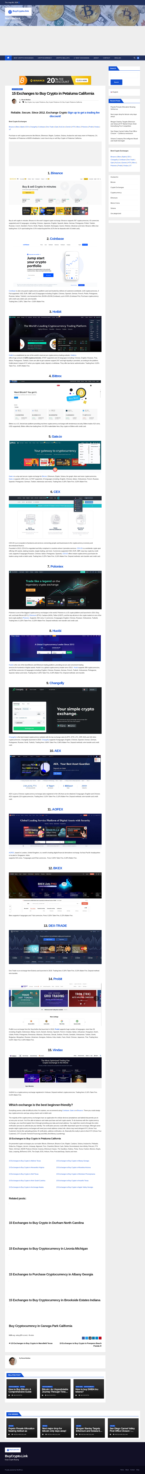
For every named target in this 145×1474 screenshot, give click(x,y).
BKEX (57, 868)
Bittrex (56, 376)
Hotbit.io (74, 355)
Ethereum (32, 615)
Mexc (78, 127)
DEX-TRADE (58, 925)
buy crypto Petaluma (39, 102)
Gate (56, 127)
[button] (134, 58)
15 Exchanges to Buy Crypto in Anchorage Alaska (26, 1187)
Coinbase (41, 127)
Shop (137, 1470)
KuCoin (62, 127)
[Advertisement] (72, 40)
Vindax (96, 127)
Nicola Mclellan (26, 99)
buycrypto (17, 1395)
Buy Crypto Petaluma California (72, 102)
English (118, 58)
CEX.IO (79, 548)
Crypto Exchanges (117, 187)
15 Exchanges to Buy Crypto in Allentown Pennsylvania (75, 1174)
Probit (91, 127)
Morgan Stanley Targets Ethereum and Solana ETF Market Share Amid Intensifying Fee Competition (123, 124)
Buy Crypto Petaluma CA (54, 102)
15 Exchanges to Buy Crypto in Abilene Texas (25, 1161)
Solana (113, 208)
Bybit (22, 127)
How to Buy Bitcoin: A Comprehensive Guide (19, 1390)
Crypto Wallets (62, 58)
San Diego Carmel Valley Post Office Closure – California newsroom (122, 1431)
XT (10, 129)
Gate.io (57, 436)
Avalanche (114, 177)
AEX (57, 751)
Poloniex (84, 127)
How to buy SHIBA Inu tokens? (86, 1390)
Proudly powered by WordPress (14, 1470)
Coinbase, (66, 1110)
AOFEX (57, 809)
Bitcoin (44, 476)
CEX (27, 127)
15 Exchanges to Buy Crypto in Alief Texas (23, 1174)
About (96, 58)
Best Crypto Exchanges (24, 58)
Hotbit (56, 311)
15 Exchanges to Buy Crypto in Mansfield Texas (32, 1343)
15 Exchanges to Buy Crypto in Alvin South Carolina (27, 1180)
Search (113, 68)
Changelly (33, 127)
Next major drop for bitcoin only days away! (54, 1429)
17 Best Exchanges (81, 58)
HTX (73, 127)
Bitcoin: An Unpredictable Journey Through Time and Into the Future (55, 1392)
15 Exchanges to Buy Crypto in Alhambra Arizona (73, 1167)
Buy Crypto (28, 102)
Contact (106, 58)
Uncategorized (116, 213)
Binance (12, 127)
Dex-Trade (50, 127)
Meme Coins (79, 1386)
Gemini (68, 127)
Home (122, 1470)
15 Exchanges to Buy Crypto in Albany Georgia (72, 1161)
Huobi (56, 631)
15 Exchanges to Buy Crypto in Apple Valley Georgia (74, 1187)
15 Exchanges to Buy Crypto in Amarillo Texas (72, 1180)
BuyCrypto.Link (12, 18)
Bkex (17, 127)
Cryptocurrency (45, 58)
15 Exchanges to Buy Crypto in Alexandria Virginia (26, 1167)
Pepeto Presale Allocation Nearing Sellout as (21, 1429)
